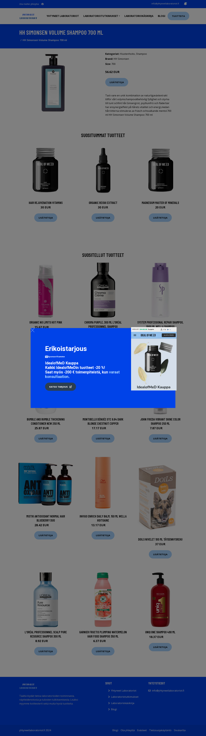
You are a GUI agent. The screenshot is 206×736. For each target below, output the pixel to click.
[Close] (32, 330)
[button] (60, 387)
